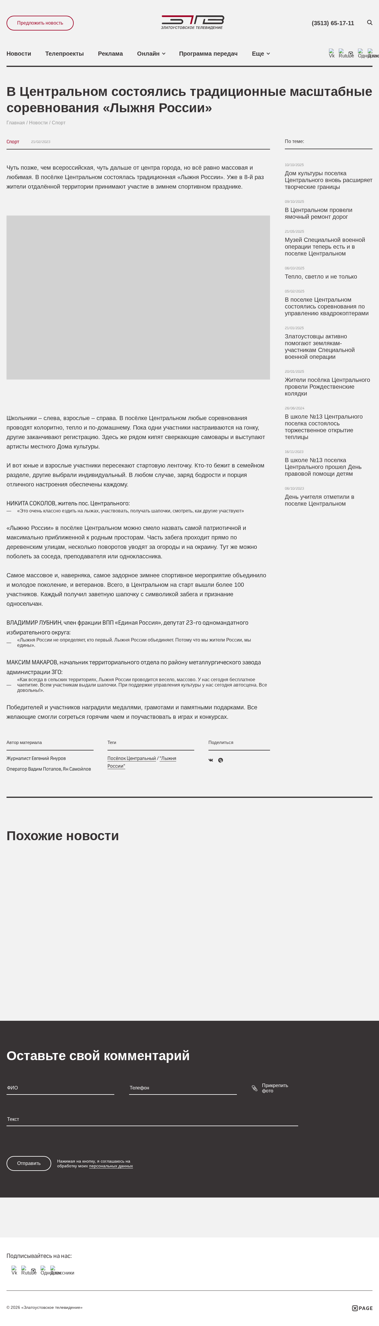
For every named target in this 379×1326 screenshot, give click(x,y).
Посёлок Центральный (131, 758)
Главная (16, 122)
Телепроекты (64, 53)
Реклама (110, 53)
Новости (19, 53)
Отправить (29, 1163)
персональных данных (111, 1165)
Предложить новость (40, 22)
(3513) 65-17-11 (333, 23)
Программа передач (208, 53)
